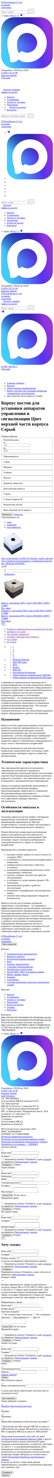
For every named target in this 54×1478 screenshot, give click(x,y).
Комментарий (8, 1227)
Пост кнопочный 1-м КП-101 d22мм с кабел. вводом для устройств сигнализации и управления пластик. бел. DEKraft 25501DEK (27, 561)
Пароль (4, 1372)
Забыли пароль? (9, 1374)
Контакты (12, 225)
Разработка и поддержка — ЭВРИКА (19, 1144)
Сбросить (18, 514)
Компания (6, 1176)
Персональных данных (26, 1162)
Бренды (10, 212)
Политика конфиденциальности (17, 1136)
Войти (4, 1377)
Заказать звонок (9, 75)
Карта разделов (9, 944)
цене (9, 522)
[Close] (3, 624)
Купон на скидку (15, 223)
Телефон (6, 1156)
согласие (47, 1159)
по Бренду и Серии (16, 631)
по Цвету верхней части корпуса (23, 637)
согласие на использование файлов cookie (21, 1439)
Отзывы (11, 1007)
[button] (10, 196)
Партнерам (12, 220)
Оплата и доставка (16, 218)
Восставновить (8, 1398)
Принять (6, 1475)
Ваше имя (6, 1153)
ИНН (3, 1179)
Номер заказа (8, 1309)
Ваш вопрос (7, 1192)
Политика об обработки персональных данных (24, 1142)
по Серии (11, 642)
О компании (13, 215)
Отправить (7, 1165)
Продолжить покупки (21, 1406)
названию (12, 525)
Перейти (5, 1406)
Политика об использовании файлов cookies (23, 1139)
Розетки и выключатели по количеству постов (29, 629)
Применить (7, 515)
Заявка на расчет (9, 92)
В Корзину (9, 574)
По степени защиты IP (18, 634)
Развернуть (7, 1472)
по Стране (12, 639)
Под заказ (6, 608)
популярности (14, 527)
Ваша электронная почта (13, 1385)
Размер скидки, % (10, 1258)
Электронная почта (11, 1183)
